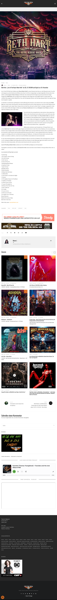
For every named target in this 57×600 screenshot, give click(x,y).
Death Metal (42, 541)
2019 (25, 539)
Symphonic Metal (27, 548)
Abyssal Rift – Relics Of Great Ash (7, 285)
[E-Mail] (18, 232)
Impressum (31, 590)
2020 (29, 539)
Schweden (19, 548)
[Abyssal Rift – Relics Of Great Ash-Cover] (14, 268)
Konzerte (34, 283)
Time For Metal (45, 548)
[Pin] (14, 232)
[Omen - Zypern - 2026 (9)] (43, 303)
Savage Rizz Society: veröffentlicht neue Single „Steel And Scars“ (13, 392)
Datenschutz (36, 590)
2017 (18, 539)
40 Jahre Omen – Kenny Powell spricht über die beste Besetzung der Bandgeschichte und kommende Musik (42, 320)
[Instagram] (25, 594)
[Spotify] (30, 594)
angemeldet (8, 417)
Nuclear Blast (15, 546)
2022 (36, 539)
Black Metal (13, 541)
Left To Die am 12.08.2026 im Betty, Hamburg (38, 285)
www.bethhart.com (14, 202)
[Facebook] (21, 594)
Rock (13, 548)
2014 (7, 539)
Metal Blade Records (34, 544)
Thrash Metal (36, 548)
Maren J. (5, 85)
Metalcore (44, 544)
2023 (40, 539)
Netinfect (20, 208)
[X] (23, 594)
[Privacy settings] (2, 597)
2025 (47, 539)
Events (31, 283)
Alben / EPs (3, 283)
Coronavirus (34, 541)
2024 (43, 539)
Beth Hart (14, 208)
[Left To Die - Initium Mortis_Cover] (14, 340)
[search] (54, 425)
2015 (10, 539)
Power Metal (37, 546)
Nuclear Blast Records (26, 546)
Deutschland (50, 541)
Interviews (35, 317)
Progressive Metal (46, 546)
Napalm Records (6, 546)
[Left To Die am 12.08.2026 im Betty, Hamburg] (43, 268)
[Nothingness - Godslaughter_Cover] (14, 303)
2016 (14, 539)
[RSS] (32, 594)
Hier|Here (12, 527)
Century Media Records (24, 541)
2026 (51, 539)
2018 (9, 208)
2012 (3, 539)
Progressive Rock (6, 548)
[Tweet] (10, 232)
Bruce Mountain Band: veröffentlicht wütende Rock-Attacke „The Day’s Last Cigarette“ (42, 357)
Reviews (7, 283)
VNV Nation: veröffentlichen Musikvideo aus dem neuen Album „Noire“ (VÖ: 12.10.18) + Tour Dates (39, 405)
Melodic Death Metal (18, 544)
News (9, 85)
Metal (26, 544)
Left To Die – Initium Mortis (6, 356)
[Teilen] (7, 232)
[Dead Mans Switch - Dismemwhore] (43, 375)
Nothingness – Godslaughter (6, 319)
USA (25, 208)
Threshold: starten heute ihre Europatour (16, 404)
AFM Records (5, 541)
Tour (52, 548)
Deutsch (31, 317)
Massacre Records (6, 544)
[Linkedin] (27, 594)
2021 (32, 539)
